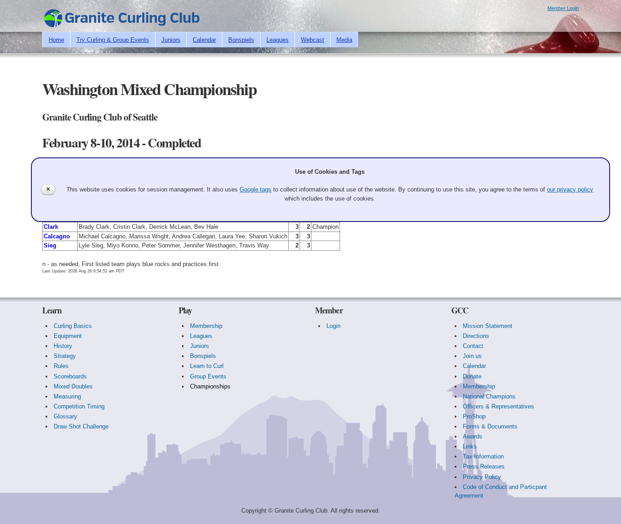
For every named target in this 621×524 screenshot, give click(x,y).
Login (333, 325)
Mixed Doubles (73, 386)
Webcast (312, 39)
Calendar (204, 39)
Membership (206, 325)
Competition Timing (79, 406)
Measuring (67, 396)
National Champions (489, 396)
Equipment (68, 336)
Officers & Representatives (498, 406)
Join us (472, 356)
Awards (472, 436)
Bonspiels (241, 39)
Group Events (208, 376)
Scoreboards (70, 376)
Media (344, 39)
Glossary (65, 416)
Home (56, 39)
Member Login (563, 8)
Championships (210, 386)
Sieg (50, 245)
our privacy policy (570, 189)
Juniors (170, 39)
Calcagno (57, 236)
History (63, 346)
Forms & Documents (490, 426)
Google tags (255, 189)
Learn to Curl (207, 366)
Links (470, 446)
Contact (473, 346)
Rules (61, 366)
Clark (51, 226)
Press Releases (484, 466)
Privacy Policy (482, 477)
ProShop (474, 416)
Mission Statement (487, 325)
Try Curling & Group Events (112, 39)
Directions (476, 336)
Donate (472, 376)
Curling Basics (73, 325)
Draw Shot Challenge (81, 426)
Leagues (277, 39)
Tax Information (483, 456)
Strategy (65, 356)
